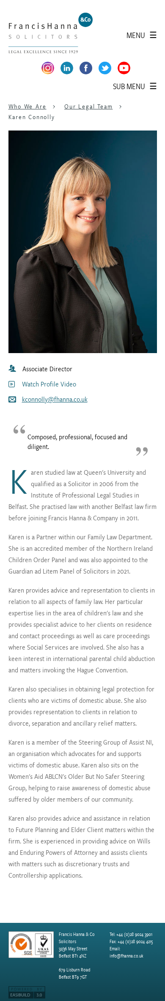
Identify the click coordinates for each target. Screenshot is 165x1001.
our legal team (88, 106)
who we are (27, 106)
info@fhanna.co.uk (126, 956)
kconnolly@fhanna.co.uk (55, 399)
